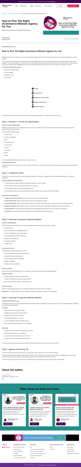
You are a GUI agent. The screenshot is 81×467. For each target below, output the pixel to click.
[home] (7, 5)
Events (31, 6)
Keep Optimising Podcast (36, 455)
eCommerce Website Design (14, 13)
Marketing (16, 453)
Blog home (4, 13)
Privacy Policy (41, 465)
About (51, 447)
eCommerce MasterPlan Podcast (38, 453)
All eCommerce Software (20, 457)
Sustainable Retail (18, 455)
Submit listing (70, 447)
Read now (8, 424)
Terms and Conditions (51, 465)
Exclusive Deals (17, 449)
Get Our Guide (73, 6)
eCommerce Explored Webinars (37, 449)
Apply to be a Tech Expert (73, 453)
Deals (16, 6)
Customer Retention (18, 451)
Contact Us (52, 449)
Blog (31, 447)
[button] (24, 5)
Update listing (70, 449)
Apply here (60, 1)
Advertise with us (71, 451)
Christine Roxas (6, 375)
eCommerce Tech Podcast (36, 451)
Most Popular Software (19, 447)
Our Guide (32, 457)
